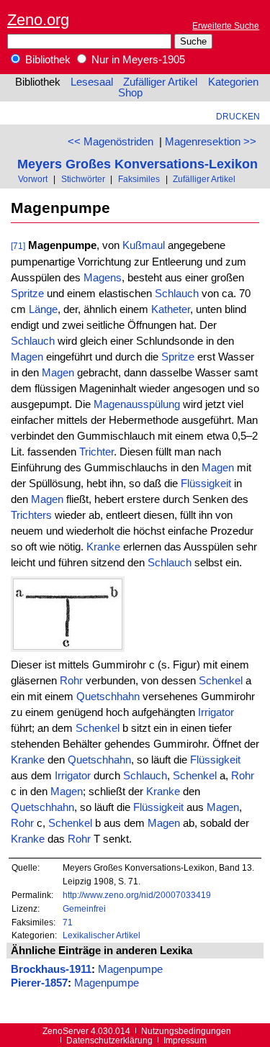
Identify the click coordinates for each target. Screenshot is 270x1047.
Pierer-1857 (39, 983)
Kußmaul (143, 245)
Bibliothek (46, 59)
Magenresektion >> (210, 142)
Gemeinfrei (84, 908)
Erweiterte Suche (225, 25)
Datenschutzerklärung (109, 1040)
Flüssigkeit (206, 483)
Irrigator (216, 712)
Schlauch (177, 293)
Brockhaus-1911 (51, 969)
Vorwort (33, 178)
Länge (43, 309)
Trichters (31, 515)
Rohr (71, 680)
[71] (18, 245)
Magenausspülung (137, 404)
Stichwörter (83, 178)
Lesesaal (92, 82)
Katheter (170, 309)
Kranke (103, 547)
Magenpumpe (130, 969)
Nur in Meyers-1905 (137, 59)
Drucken (238, 116)
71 (68, 922)
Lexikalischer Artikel (101, 935)
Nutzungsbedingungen (186, 1030)
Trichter (96, 452)
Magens (103, 278)
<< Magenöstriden (110, 142)
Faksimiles (139, 178)
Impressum (185, 1040)
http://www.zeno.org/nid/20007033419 (137, 894)
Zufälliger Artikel (160, 82)
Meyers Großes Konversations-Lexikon (137, 163)
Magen (27, 357)
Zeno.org (38, 20)
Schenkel (221, 680)
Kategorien (233, 82)
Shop (130, 93)
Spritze (27, 293)
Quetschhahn (108, 696)
